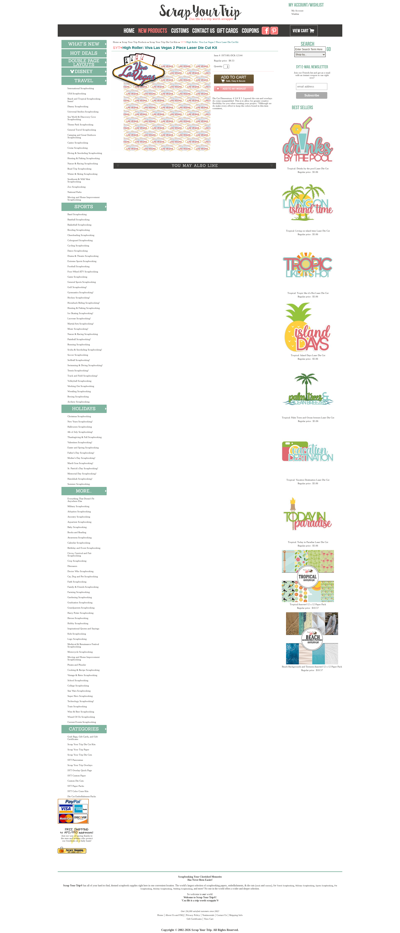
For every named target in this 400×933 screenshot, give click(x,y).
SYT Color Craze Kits (78, 791)
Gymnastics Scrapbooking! (81, 292)
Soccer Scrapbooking (78, 355)
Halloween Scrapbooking (80, 426)
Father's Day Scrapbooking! (81, 453)
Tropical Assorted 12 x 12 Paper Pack (308, 604)
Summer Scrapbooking (79, 484)
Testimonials (208, 915)
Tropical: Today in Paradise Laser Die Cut (308, 542)
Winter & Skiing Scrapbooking (83, 174)
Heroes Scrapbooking (78, 618)
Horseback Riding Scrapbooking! (84, 303)
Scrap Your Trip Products (134, 42)
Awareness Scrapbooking (80, 537)
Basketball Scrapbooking (79, 224)
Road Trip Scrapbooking (79, 168)
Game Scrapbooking (77, 277)
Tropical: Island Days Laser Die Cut (308, 355)
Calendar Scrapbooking (79, 542)
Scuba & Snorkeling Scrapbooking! (85, 349)
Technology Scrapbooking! (81, 701)
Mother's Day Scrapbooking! (81, 458)
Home (116, 42)
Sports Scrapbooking (324, 885)
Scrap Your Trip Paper (78, 749)
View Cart (208, 919)
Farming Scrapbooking (79, 592)
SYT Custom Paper (77, 775)
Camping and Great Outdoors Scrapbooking (82, 136)
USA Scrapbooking (77, 93)
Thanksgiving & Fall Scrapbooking (85, 437)
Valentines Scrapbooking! (80, 442)
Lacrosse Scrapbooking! (79, 318)
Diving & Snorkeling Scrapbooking (85, 153)
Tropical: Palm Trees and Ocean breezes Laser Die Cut (308, 417)
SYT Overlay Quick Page (80, 770)
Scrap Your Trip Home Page (172, 11)
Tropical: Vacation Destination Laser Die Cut (307, 480)
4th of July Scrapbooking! (80, 432)
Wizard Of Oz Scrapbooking (81, 717)
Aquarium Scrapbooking (79, 522)
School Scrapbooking (78, 680)
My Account (297, 10)
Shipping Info (236, 915)
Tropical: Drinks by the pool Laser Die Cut (308, 168)
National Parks (74, 192)
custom (268, 885)
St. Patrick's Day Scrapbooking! (83, 468)
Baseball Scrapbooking (79, 219)
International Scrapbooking (81, 88)
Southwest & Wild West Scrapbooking (79, 180)
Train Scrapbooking (77, 706)
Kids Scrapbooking (77, 633)
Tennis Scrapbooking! (78, 370)
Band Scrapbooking (77, 214)
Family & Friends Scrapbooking (83, 587)
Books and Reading (77, 532)
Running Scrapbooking (79, 344)
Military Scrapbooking (78, 506)
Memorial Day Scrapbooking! (82, 473)
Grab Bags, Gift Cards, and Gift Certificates (83, 737)
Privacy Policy (193, 915)
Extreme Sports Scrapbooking (82, 261)
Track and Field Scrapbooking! (83, 375)
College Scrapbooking (78, 685)
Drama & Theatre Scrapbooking (83, 256)
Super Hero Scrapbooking (80, 696)
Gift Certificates (194, 919)
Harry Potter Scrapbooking (81, 613)
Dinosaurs (72, 566)
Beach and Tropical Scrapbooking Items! (84, 99)
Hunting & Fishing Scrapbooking (84, 158)
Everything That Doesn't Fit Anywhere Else (81, 499)
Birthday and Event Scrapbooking (84, 548)
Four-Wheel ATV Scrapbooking (83, 271)
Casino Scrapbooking (78, 142)
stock (258, 885)
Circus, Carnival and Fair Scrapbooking (79, 554)
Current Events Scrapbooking (82, 722)
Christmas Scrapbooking (79, 416)
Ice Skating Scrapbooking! (80, 313)
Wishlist (295, 14)
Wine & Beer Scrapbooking (81, 711)
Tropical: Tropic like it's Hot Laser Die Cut (308, 293)
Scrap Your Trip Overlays (80, 765)
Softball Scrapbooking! (79, 360)
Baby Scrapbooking (77, 527)
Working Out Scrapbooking (81, 386)
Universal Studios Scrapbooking (83, 111)
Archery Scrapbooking (79, 401)
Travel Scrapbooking (285, 885)
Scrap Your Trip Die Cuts (80, 754)
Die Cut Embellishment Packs (82, 796)
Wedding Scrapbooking (182, 889)
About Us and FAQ (174, 915)
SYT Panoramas (75, 760)
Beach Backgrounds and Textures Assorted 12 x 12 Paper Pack (312, 666)
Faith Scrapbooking (77, 581)
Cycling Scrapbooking (78, 245)
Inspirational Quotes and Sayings (83, 628)
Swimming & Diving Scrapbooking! (85, 365)
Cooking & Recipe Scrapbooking (84, 670)
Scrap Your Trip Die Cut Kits (81, 744)
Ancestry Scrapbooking (79, 516)
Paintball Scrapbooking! (79, 339)
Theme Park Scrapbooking (80, 124)
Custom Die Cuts (76, 781)
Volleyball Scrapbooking (79, 381)
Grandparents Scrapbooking (81, 607)
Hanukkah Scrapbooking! (80, 479)
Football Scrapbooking (79, 266)
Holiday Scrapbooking (162, 889)
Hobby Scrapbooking (78, 623)
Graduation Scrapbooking (80, 602)
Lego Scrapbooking (77, 639)
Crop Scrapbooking (77, 561)
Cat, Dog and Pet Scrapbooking (83, 576)
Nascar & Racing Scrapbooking (83, 163)
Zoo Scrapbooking (77, 187)
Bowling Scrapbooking (79, 230)
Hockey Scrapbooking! (79, 297)
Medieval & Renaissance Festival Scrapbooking (83, 645)
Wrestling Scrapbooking (79, 391)
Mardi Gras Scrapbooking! (80, 463)
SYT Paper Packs (76, 786)
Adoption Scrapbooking (79, 511)
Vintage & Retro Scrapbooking (82, 675)
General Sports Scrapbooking (82, 282)
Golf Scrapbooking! (77, 287)
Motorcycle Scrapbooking (80, 652)
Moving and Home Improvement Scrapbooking (84, 198)
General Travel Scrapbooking (82, 129)
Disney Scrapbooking (78, 106)
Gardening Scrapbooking (80, 597)
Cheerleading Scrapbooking (81, 235)
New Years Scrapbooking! (80, 421)
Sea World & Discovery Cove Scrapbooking (82, 118)
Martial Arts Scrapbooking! (81, 323)
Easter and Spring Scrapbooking (83, 447)
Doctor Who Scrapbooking (81, 571)
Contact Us (221, 915)
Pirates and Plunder (77, 665)
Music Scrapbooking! (78, 329)
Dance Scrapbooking (78, 250)
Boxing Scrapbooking (78, 396)
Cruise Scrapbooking (78, 148)
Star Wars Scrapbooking (79, 691)
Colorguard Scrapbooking (80, 240)
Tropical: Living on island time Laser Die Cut (308, 231)
